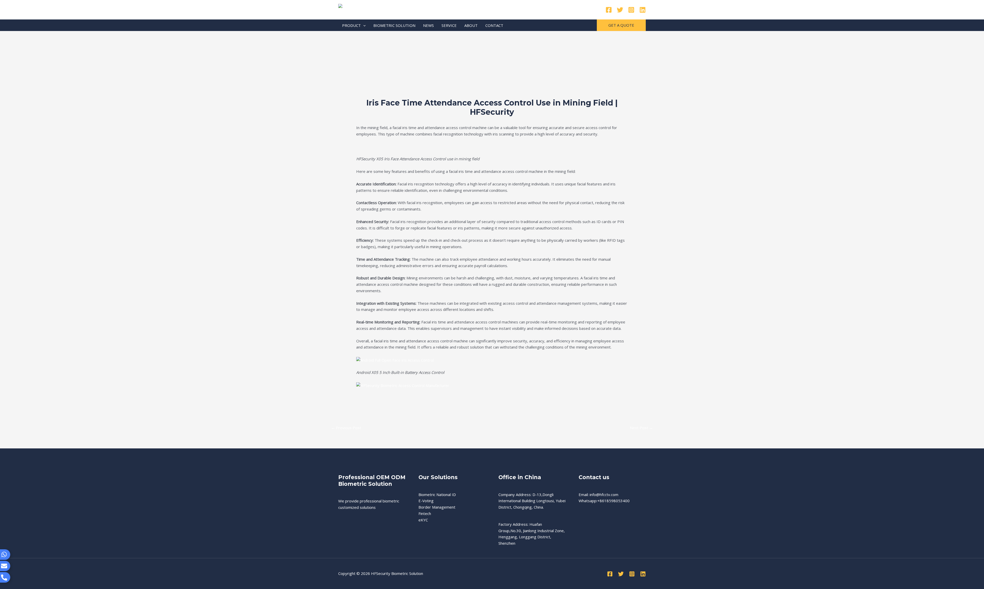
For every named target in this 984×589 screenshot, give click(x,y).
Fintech (424, 513)
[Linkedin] (642, 10)
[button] (363, 25)
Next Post (641, 427)
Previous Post (346, 427)
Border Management (436, 507)
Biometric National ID (437, 494)
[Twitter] (620, 10)
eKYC (423, 519)
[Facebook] (609, 10)
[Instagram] (631, 10)
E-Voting (426, 500)
